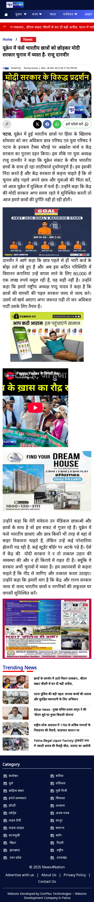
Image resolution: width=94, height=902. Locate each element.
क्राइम (88, 14)
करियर (58, 776)
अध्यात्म (59, 805)
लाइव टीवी (14, 820)
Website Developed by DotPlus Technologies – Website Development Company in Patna (47, 896)
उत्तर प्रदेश (14, 857)
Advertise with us (19, 874)
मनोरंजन (68, 14)
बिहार (11, 843)
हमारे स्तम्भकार (16, 798)
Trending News (20, 667)
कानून (58, 820)
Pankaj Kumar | (32, 68)
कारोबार (12, 776)
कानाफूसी (13, 835)
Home (7, 39)
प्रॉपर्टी (11, 805)
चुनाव (19, 14)
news (28, 39)
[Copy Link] (7, 124)
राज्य (35, 14)
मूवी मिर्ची (60, 790)
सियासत (59, 798)
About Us (48, 874)
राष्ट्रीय (58, 850)
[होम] (12, 6)
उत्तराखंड (60, 857)
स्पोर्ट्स (11, 813)
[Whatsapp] (57, 124)
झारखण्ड (13, 850)
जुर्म (10, 783)
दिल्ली (59, 843)
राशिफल (60, 783)
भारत (53, 14)
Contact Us (47, 881)
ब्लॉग (58, 835)
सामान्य (59, 828)
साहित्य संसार (15, 790)
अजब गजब (61, 813)
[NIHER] (47, 481)
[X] (37, 124)
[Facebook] (47, 124)
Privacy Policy (75, 874)
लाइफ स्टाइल (15, 828)
